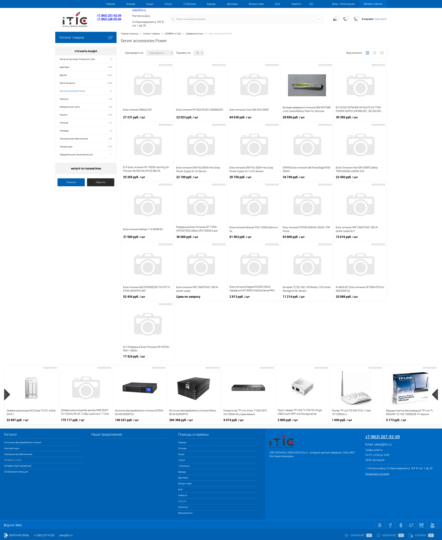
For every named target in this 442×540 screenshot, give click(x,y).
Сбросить (100, 182)
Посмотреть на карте (377, 474)
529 (110, 107)
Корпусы (64, 99)
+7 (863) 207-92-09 (109, 15)
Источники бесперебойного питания (22, 442)
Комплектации (11, 448)
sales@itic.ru (139, 9)
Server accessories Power (72, 91)
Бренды (211, 4)
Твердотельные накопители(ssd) (76, 154)
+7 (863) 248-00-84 (109, 19)
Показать (71, 182)
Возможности (185, 513)
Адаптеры (65, 67)
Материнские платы (70, 107)
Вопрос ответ (256, 4)
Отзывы (130, 4)
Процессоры (66, 146)
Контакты (183, 507)
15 (111, 59)
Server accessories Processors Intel (77, 59)
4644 (109, 75)
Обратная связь (18, 535)
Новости (296, 4)
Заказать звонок (373, 3)
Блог (277, 4)
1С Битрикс (189, 4)
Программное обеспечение (74, 138)
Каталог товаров (71, 37)
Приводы (64, 130)
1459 (109, 115)
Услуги (168, 4)
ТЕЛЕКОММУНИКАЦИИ (16, 472)
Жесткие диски (67, 83)
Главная (110, 4)
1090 (109, 67)
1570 (109, 146)
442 (110, 138)
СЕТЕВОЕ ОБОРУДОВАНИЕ (17, 466)
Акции (149, 4)
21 (111, 91)
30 (111, 130)
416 (110, 99)
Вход (335, 4)
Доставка (232, 4)
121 (110, 122)
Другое (63, 75)
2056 (109, 83)
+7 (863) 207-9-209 (44, 535)
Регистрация (347, 4)
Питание (64, 122)
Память (64, 115)
